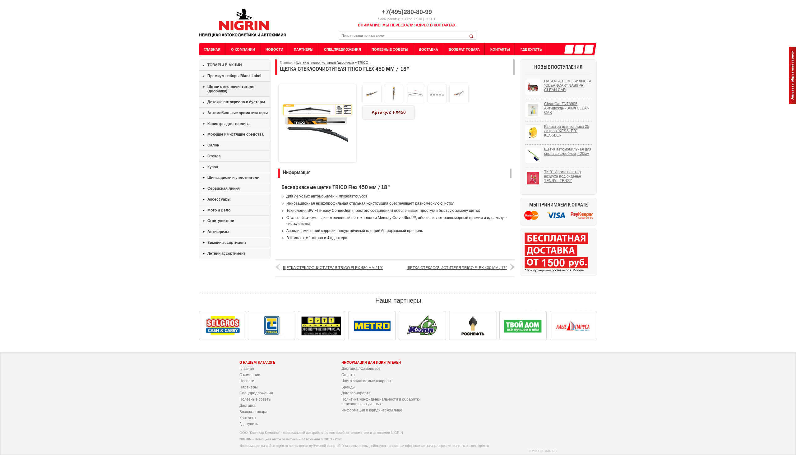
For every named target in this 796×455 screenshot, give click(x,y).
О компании (243, 49)
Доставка (428, 49)
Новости (274, 49)
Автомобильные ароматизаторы (237, 113)
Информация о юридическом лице (371, 410)
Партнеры (303, 49)
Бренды (348, 387)
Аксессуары (218, 199)
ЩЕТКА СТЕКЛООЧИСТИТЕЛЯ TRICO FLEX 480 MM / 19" (333, 268)
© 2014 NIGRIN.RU (543, 451)
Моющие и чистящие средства (235, 134)
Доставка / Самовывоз (361, 368)
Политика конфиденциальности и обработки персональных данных (381, 401)
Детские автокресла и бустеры (236, 102)
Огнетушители (220, 221)
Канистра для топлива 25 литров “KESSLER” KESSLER (566, 130)
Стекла (214, 156)
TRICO (363, 62)
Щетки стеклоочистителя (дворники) (230, 89)
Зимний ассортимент (226, 242)
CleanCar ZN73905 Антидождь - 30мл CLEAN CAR (567, 108)
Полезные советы (390, 49)
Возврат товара (464, 49)
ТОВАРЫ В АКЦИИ (224, 65)
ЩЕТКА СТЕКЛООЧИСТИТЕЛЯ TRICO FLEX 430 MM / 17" (457, 268)
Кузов (212, 167)
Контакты (500, 49)
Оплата (348, 375)
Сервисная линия (223, 188)
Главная (212, 49)
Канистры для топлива (228, 124)
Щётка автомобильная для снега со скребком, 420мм (567, 151)
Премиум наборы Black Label (234, 76)
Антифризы (218, 232)
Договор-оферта (356, 393)
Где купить (531, 49)
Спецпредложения (342, 49)
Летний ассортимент (226, 253)
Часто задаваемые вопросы (366, 381)
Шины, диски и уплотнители (233, 177)
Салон (213, 145)
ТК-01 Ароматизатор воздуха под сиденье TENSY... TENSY (562, 176)
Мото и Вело (218, 210)
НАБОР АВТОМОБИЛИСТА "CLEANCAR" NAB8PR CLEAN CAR (567, 85)
